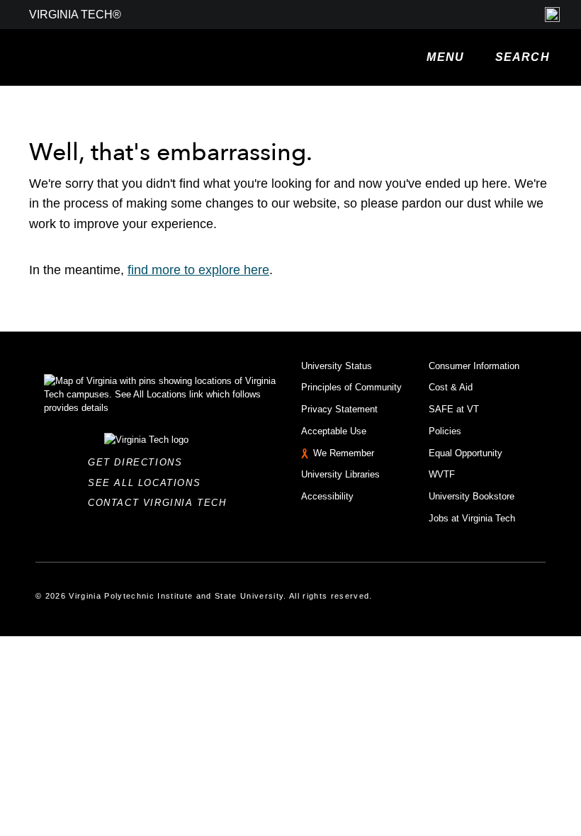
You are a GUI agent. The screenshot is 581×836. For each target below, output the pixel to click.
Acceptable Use (333, 431)
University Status (336, 366)
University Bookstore (471, 496)
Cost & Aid (451, 387)
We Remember (343, 453)
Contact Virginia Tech (161, 502)
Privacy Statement (339, 409)
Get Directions (139, 462)
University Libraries (340, 474)
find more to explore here (198, 270)
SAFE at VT (454, 409)
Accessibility (327, 496)
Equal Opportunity (465, 453)
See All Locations (148, 483)
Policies (445, 431)
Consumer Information (474, 366)
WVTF (442, 474)
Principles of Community (351, 387)
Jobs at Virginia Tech (472, 518)
